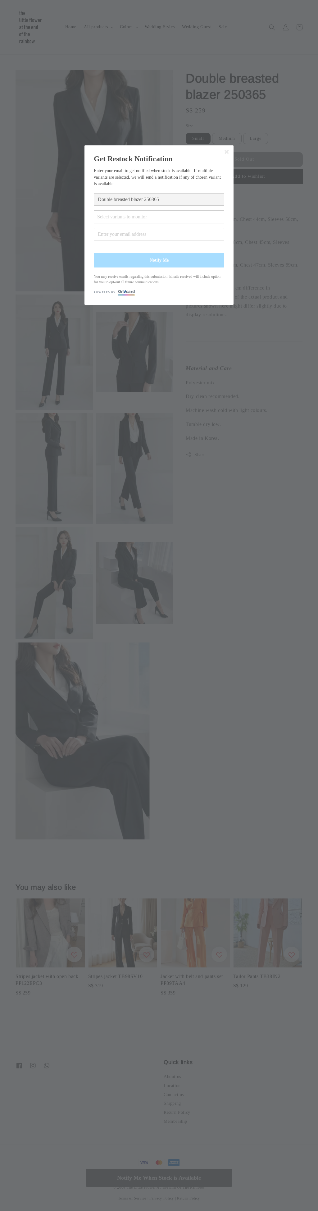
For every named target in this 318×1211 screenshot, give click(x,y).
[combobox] (159, 216)
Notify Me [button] (159, 260)
